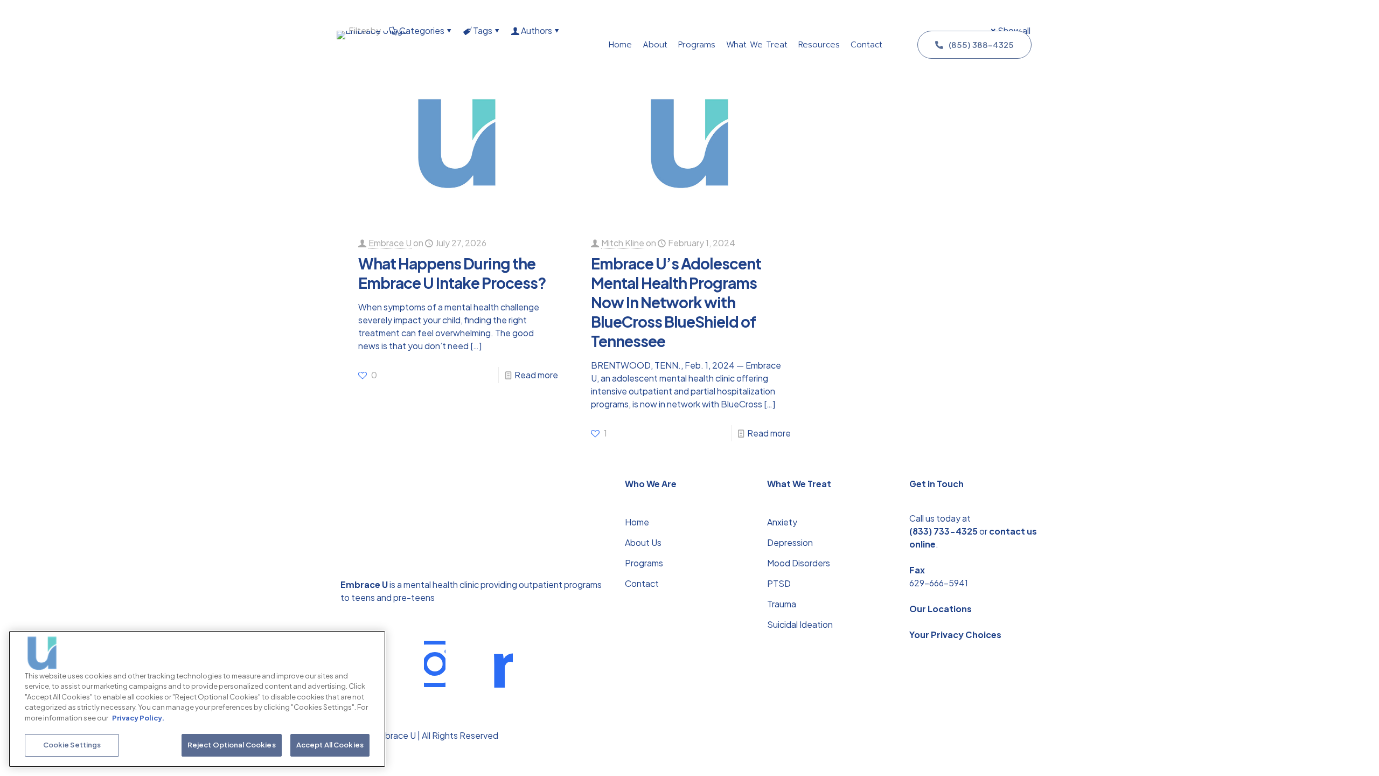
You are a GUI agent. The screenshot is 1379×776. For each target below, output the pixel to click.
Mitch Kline (622, 242)
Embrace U (390, 242)
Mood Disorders (798, 563)
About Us (643, 542)
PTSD (779, 583)
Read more (536, 374)
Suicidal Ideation (800, 624)
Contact (642, 583)
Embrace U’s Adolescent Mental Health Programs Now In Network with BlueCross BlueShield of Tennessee (676, 302)
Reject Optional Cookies (231, 744)
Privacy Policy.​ (138, 717)
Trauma (781, 603)
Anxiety (782, 522)
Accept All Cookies (330, 744)
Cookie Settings (72, 744)
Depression (790, 542)
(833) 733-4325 (943, 531)
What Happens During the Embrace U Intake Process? (452, 273)
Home (637, 522)
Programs (644, 563)
